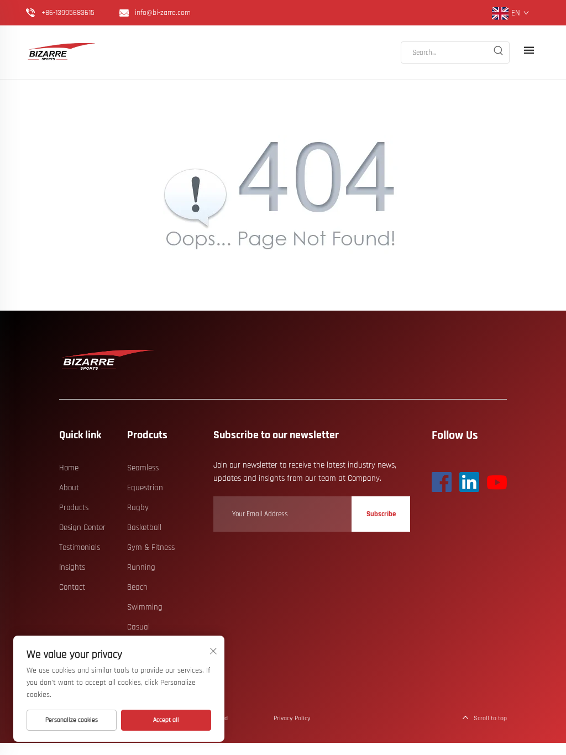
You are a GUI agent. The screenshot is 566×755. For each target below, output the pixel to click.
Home (68, 468)
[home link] (62, 52)
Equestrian (145, 488)
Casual (138, 627)
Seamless (143, 468)
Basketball (144, 527)
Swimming (145, 607)
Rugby (138, 507)
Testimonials (79, 547)
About (69, 488)
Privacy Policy (292, 718)
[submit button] (498, 52)
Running (141, 567)
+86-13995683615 (68, 13)
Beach (137, 587)
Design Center (82, 527)
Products (73, 507)
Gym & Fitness (151, 547)
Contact (72, 587)
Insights (72, 567)
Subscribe (381, 514)
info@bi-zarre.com (163, 13)
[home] (108, 360)
